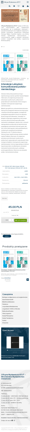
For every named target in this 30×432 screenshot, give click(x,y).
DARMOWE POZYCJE (18, 355)
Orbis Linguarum (6, 313)
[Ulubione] (18, 6)
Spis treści (4, 198)
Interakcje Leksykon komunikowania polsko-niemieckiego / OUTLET (13, 270)
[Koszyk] (14, 6)
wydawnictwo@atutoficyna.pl (14, 388)
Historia (19, 189)
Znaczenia (5, 323)
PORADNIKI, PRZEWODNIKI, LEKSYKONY (17, 193)
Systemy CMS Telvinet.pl (20, 429)
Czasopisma (7, 294)
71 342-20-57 (5, 398)
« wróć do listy (25, 50)
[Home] (15, 2)
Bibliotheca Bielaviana (8, 302)
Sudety (4, 320)
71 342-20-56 (5, 396)
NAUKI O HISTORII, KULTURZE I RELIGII (9, 189)
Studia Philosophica (7, 316)
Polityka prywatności (22, 417)
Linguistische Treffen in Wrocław (11, 309)
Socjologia (21, 192)
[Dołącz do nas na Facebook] (12, 420)
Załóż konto (28, 6)
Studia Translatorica (7, 318)
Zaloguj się (23, 6)
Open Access (8, 330)
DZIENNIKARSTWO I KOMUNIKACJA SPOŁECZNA (11, 190)
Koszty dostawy (12, 417)
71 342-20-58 (5, 402)
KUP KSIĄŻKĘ (21, 220)
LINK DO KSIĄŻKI (9, 16)
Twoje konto (4, 429)
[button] (3, 15)
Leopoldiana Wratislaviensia (10, 306)
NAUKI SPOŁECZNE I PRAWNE (12, 192)
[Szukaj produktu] (9, 6)
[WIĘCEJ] (15, 342)
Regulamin (4, 417)
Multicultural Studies (7, 311)
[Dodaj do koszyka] (28, 279)
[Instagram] (14, 420)
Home (3, 46)
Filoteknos (5, 304)
